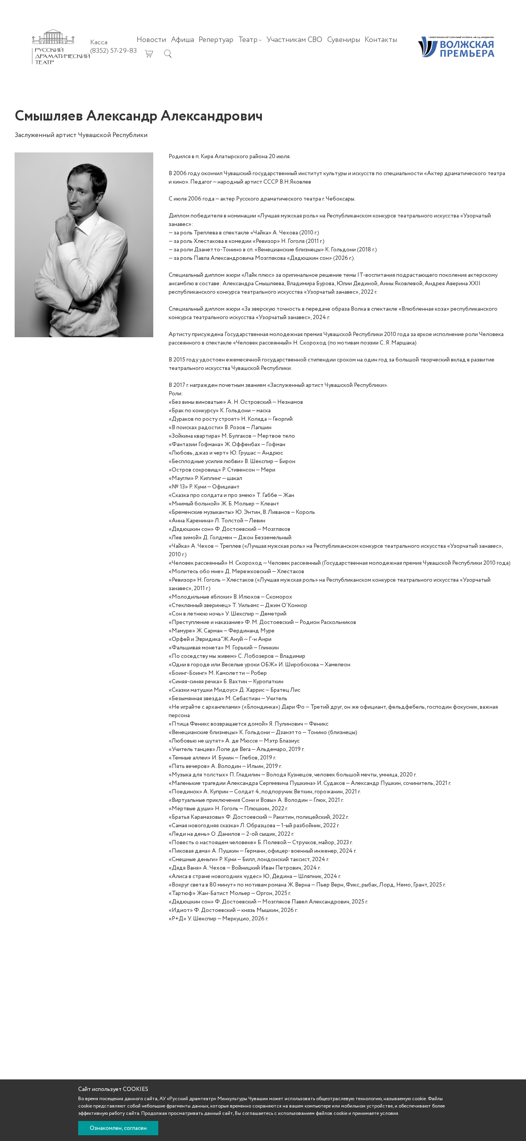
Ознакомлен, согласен (118, 1128)
